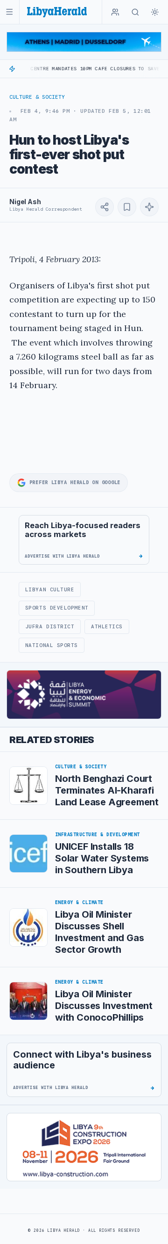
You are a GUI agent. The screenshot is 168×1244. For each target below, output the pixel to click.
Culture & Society (37, 97)
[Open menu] (9, 12)
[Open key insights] (149, 207)
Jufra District (50, 626)
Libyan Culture (50, 589)
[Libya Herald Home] (57, 12)
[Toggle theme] (155, 12)
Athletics (107, 626)
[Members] (115, 12)
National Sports (51, 645)
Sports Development (57, 607)
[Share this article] (104, 207)
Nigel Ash (25, 202)
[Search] (135, 12)
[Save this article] (127, 207)
